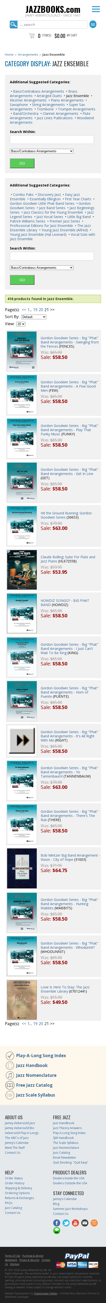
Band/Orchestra (25, 113)
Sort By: (12, 317)
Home (9, 54)
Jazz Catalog (61, 1153)
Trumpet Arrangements (76, 109)
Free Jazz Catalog (34, 1085)
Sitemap (14, 1264)
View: (9, 324)
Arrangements (28, 54)
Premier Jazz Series (64, 221)
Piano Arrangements (67, 100)
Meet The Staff (15, 1148)
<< (24, 309)
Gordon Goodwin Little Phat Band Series (42, 203)
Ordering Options (17, 1193)
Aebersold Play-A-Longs (21, 1133)
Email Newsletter (64, 1157)
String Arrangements (48, 104)
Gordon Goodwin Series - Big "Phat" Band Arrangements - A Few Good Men (69, 386)
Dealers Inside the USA (69, 1178)
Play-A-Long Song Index (41, 1055)
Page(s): (12, 310)
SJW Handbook (63, 1138)
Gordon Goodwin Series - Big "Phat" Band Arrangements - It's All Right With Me (69, 736)
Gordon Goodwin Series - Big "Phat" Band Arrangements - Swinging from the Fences (70, 342)
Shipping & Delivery (18, 1188)
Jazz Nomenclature (36, 1075)
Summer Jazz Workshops (70, 1209)
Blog (56, 1204)
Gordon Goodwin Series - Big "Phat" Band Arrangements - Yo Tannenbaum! (69, 771)
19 (35, 309)
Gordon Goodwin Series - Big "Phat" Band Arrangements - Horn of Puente (69, 692)
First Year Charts (77, 199)
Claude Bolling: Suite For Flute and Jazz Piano (68, 559)
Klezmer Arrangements (28, 100)
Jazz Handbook (32, 1065)
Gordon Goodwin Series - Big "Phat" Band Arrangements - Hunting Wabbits (69, 903)
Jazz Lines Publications (54, 118)
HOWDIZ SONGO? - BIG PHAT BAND (65, 602)
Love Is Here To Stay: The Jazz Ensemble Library (65, 989)
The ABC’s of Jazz (17, 1138)
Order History (14, 1183)
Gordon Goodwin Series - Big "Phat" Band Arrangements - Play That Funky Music (69, 429)
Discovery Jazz (49, 194)
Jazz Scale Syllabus (35, 1095)
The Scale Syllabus (65, 1143)
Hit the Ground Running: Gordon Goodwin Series (66, 515)
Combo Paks (23, 194)
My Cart (72, 35)
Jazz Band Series (51, 207)
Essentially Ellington (45, 199)
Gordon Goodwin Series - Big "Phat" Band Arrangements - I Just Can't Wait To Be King (69, 648)
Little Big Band (78, 216)
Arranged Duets (49, 95)
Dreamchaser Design (45, 1293)
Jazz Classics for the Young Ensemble (53, 212)
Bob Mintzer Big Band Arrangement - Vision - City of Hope (70, 857)
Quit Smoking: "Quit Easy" (70, 1162)
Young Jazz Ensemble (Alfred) (64, 230)
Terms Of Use (12, 1255)
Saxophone (19, 104)
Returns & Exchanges (19, 1198)
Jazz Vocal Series (49, 216)
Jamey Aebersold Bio (19, 1128)
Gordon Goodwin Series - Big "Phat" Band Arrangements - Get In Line (69, 471)
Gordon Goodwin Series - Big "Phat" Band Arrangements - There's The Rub (69, 815)
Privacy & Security (29, 1260)
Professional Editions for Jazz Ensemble (41, 225)
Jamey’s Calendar (17, 1143)
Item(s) (46, 35)
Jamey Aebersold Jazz (20, 1123)
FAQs (8, 1203)
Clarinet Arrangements (60, 113)
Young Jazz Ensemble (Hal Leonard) (38, 234)
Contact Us (12, 1153)
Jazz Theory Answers (67, 1128)
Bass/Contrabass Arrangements (38, 91)
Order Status (14, 1178)
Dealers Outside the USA (70, 1183)
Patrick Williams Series (27, 221)
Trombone (45, 109)
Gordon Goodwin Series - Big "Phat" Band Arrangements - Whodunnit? (69, 945)
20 (41, 309)
